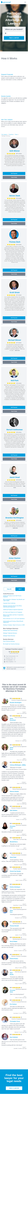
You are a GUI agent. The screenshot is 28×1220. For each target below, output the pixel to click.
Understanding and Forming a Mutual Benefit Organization (13, 622)
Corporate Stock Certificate (9, 603)
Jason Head (15, 477)
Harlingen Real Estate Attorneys (10, 630)
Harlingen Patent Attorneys (9, 635)
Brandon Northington (15, 518)
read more (17, 350)
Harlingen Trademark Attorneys (10, 633)
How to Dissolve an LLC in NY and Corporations (14, 618)
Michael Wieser (14, 340)
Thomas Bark (14, 242)
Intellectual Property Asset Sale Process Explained (12, 596)
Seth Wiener (14, 151)
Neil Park (14, 381)
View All (9, 589)
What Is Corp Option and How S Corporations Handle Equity (13, 615)
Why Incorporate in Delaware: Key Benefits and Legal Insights (13, 600)
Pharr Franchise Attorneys (9, 641)
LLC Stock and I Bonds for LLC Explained (12, 612)
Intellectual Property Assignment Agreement (13, 609)
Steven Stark (14, 196)
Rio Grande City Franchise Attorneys (11, 644)
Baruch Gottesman (15, 430)
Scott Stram (15, 292)
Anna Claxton (14, 558)
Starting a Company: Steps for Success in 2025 (14, 625)
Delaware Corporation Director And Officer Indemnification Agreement (12, 606)
